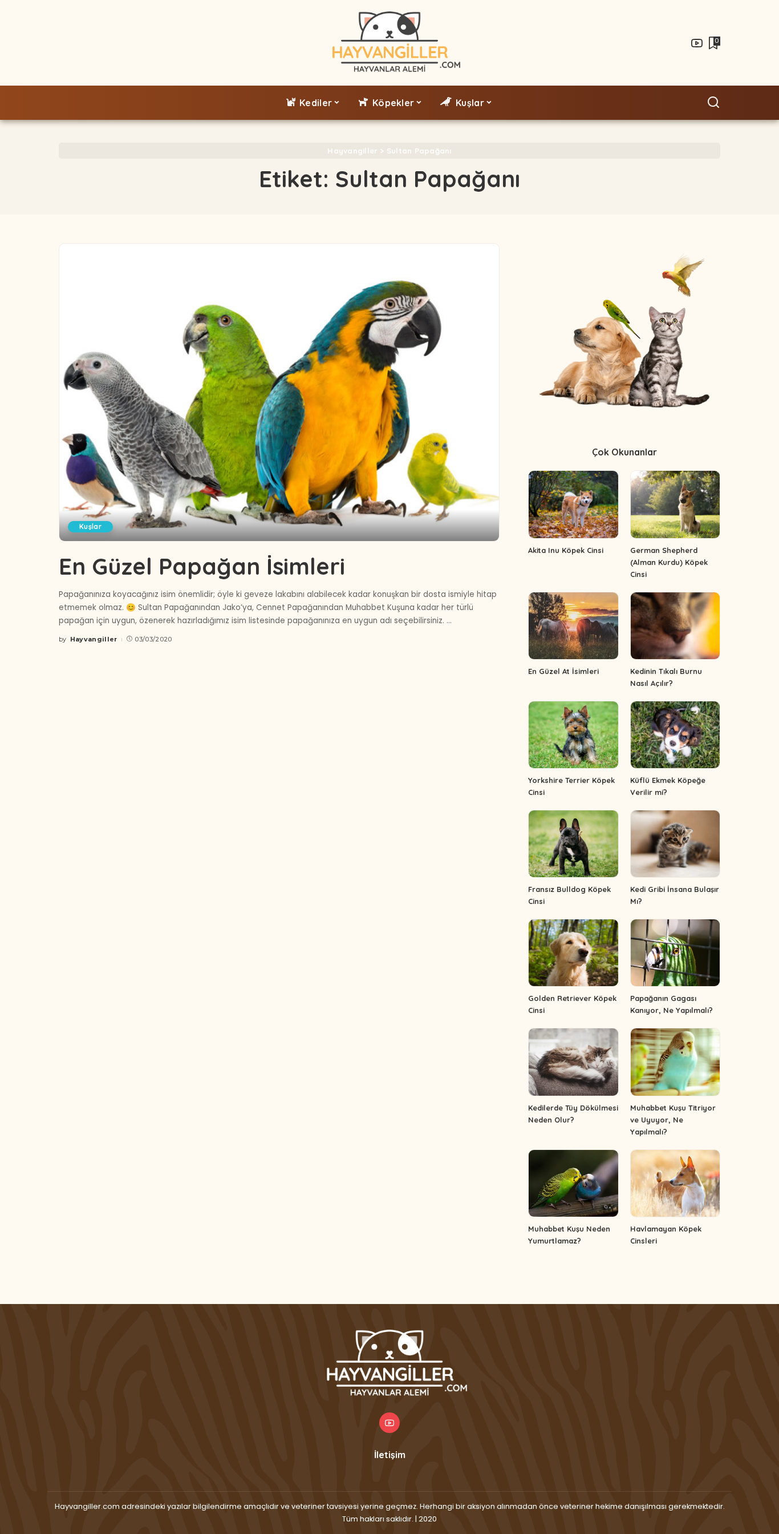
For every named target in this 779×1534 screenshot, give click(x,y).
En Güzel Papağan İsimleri (202, 566)
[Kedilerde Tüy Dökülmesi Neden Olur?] (573, 1061)
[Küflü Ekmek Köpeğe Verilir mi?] (675, 734)
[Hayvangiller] (389, 42)
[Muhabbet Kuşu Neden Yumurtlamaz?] (573, 1183)
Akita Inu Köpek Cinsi (565, 550)
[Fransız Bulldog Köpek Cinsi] (573, 843)
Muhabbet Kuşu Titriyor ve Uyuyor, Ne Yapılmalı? (673, 1119)
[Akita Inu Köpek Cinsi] (573, 504)
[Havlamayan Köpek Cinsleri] (675, 1183)
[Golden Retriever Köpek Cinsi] (573, 952)
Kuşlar (90, 526)
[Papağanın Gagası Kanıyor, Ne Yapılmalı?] (675, 952)
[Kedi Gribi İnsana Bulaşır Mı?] (675, 843)
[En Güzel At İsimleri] (573, 625)
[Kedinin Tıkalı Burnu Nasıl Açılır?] (675, 625)
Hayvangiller (93, 639)
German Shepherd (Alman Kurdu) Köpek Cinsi (669, 562)
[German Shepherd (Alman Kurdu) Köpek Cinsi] (675, 504)
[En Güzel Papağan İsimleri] (279, 392)
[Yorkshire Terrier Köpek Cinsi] (573, 734)
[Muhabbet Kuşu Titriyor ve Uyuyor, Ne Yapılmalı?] (675, 1061)
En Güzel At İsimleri (563, 671)
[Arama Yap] (713, 103)
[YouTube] (697, 43)
